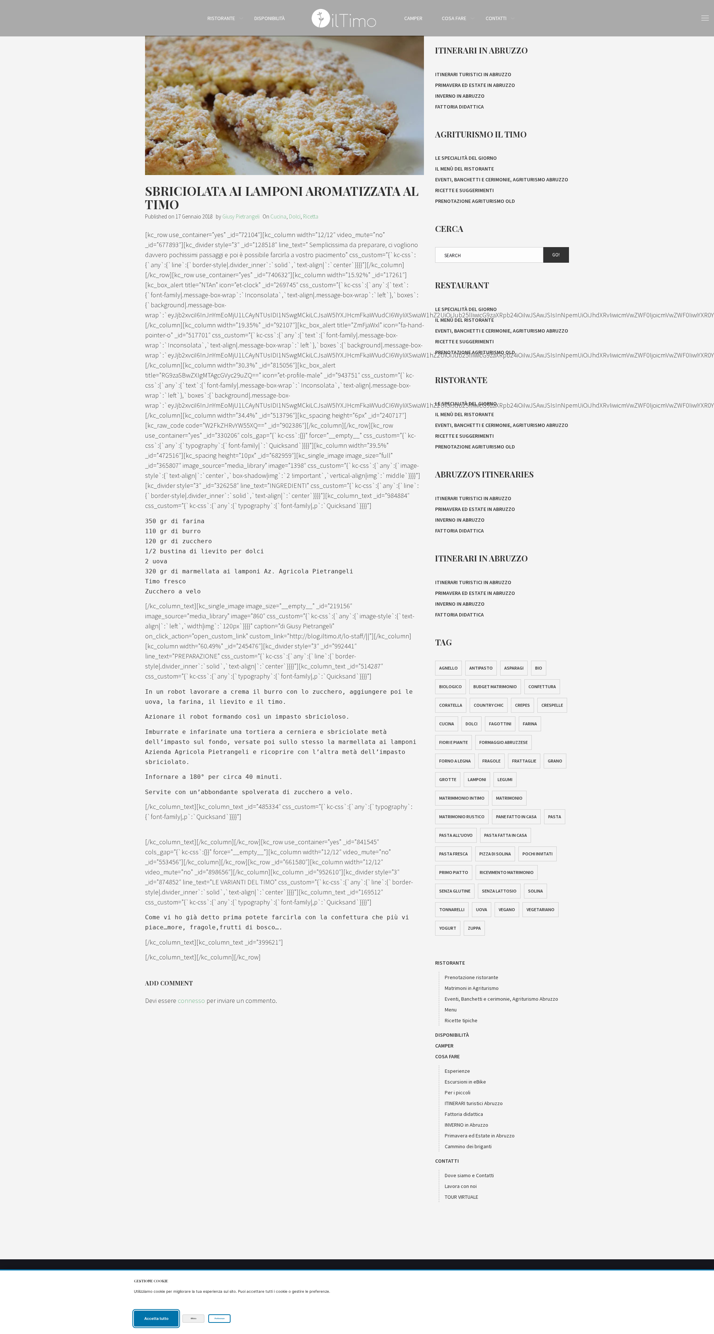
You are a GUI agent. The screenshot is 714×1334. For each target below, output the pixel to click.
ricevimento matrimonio (507, 872)
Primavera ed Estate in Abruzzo (475, 85)
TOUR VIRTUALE (461, 1197)
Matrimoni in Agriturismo (472, 988)
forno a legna (455, 761)
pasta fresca (453, 854)
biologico (450, 686)
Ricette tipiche (461, 1020)
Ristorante (221, 18)
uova (481, 909)
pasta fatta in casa (505, 835)
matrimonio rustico (462, 816)
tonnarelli (451, 909)
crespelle (552, 705)
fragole (491, 761)
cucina (446, 723)
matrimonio (509, 798)
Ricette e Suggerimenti (464, 190)
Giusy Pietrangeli (241, 216)
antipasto (481, 668)
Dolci (294, 216)
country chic (489, 705)
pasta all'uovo (456, 835)
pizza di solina (495, 854)
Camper (413, 18)
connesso (191, 1000)
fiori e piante (453, 742)
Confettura (542, 686)
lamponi (477, 779)
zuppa (474, 928)
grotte (447, 779)
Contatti (496, 18)
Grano (555, 761)
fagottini (500, 723)
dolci (471, 723)
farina (530, 723)
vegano (507, 909)
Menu (451, 1009)
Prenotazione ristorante (471, 977)
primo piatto (453, 872)
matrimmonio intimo (462, 798)
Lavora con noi (461, 1186)
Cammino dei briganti (468, 1146)
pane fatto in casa (516, 816)
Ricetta (310, 216)
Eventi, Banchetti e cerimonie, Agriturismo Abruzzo (501, 179)
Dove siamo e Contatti (469, 1175)
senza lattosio (499, 891)
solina (535, 891)
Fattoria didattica (459, 106)
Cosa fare (454, 18)
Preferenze (220, 1318)
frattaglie (524, 761)
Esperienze (457, 1071)
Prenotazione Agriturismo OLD (475, 201)
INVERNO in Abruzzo (460, 96)
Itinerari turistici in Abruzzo (473, 74)
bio (538, 668)
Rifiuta (193, 1318)
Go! (556, 255)
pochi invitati (537, 854)
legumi (505, 779)
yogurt (447, 928)
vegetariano (540, 909)
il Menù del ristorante (464, 168)
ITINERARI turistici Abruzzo (474, 1103)
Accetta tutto (156, 1318)
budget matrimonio (495, 686)
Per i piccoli (457, 1092)
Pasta (554, 816)
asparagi (514, 668)
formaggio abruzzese (503, 742)
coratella (450, 705)
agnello (448, 668)
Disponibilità (269, 18)
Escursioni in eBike (465, 1081)
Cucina (278, 216)
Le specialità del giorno (466, 158)
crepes (522, 705)
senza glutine (454, 891)
